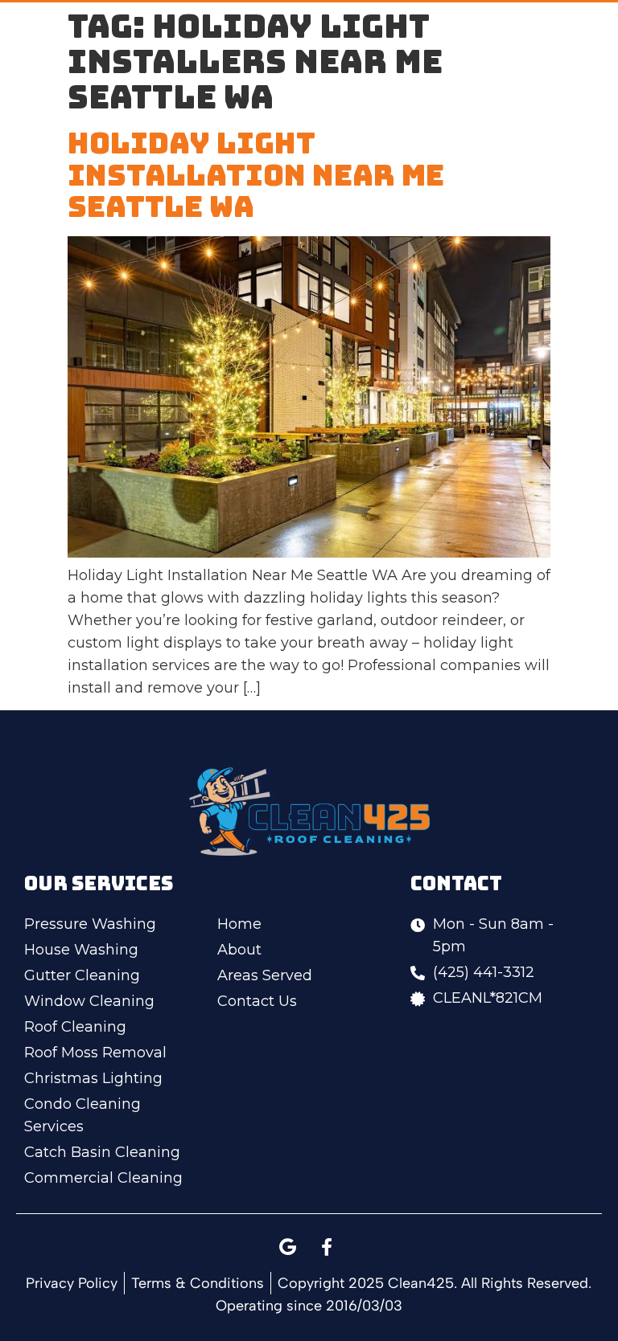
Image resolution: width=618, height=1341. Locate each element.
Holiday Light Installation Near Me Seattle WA (256, 175)
